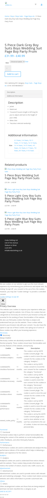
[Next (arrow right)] (3, 497)
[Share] (5, 494)
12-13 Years (32, 143)
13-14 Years (18, 145)
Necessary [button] (3, 333)
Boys (12, 16)
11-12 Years (23, 143)
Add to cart (12, 74)
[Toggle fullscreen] (3, 494)
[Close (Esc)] (7, 494)
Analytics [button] (3, 455)
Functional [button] (3, 430)
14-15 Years (27, 145)
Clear (26, 62)
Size (7, 63)
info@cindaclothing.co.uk (13, 250)
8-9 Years (22, 151)
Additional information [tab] (15, 96)
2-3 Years (17, 140)
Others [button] (2, 481)
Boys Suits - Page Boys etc (25, 16)
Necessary (6, 335)
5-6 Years (22, 148)
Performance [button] (4, 442)
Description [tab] (11, 92)
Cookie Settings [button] (5, 297)
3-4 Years (25, 140)
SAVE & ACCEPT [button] (5, 491)
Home (7, 16)
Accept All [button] (15, 297)
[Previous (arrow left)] (1, 497)
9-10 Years (30, 151)
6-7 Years (29, 148)
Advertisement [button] (5, 468)
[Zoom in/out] (1, 494)
